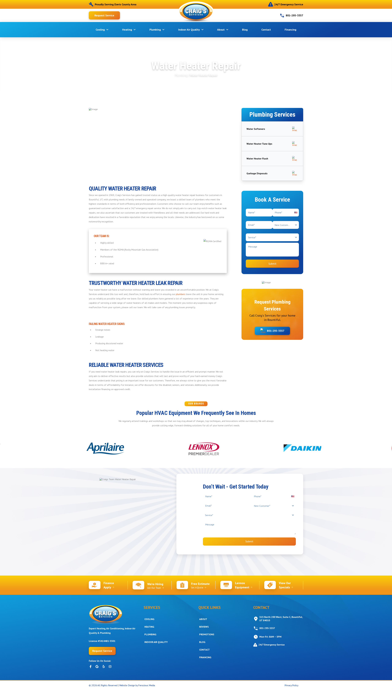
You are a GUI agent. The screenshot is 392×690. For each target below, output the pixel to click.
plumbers (180, 294)
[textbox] (282, 225)
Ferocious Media (146, 685)
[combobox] (285, 225)
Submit (272, 263)
